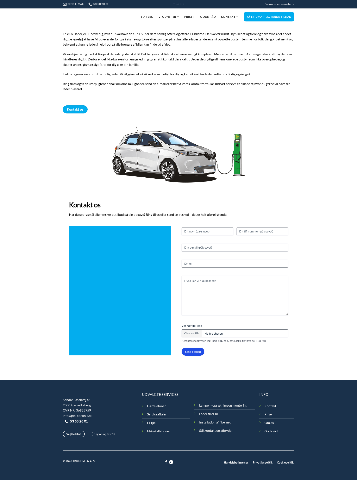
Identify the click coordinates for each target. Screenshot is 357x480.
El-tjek (147, 17)
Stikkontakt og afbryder (216, 430)
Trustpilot (178, 4)
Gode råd (208, 17)
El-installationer (158, 431)
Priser (189, 17)
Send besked (193, 351)
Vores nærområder (278, 4)
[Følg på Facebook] (166, 462)
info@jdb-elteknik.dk (77, 415)
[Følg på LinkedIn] (171, 462)
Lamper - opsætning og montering (223, 405)
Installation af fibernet (215, 422)
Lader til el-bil (209, 414)
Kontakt (228, 17)
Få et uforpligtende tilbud (269, 17)
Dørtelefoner (156, 406)
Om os (269, 423)
